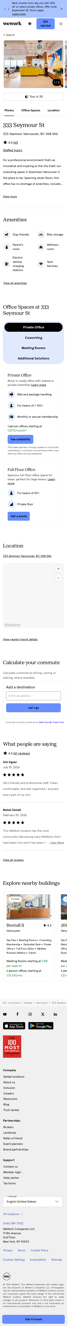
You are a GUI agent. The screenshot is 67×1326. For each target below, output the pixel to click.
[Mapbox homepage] (12, 625)
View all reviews (13, 860)
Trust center (11, 1110)
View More (57, 842)
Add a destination (20, 687)
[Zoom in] (58, 568)
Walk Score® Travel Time (51, 722)
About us (9, 1082)
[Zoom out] (58, 578)
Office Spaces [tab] (30, 110)
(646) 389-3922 (13, 1223)
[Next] (8, 9)
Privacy (7, 1250)
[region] (33, 595)
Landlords (9, 1132)
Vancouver (42, 1003)
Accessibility (38, 1259)
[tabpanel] (33, 72)
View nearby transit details (20, 639)
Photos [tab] (9, 110)
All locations (11, 1003)
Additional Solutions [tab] (33, 358)
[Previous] (5, 9)
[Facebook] (17, 1014)
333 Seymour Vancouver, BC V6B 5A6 (27, 556)
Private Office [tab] (33, 327)
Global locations (13, 1076)
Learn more (19, 14)
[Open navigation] (61, 23)
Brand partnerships (15, 1149)
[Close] (61, 9)
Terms (21, 1250)
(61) (15, 142)
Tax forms (9, 1183)
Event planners (13, 1143)
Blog (6, 1104)
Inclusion (9, 1087)
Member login (12, 1172)
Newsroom (10, 1098)
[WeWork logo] (12, 23)
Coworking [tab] (33, 338)
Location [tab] (54, 110)
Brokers (8, 1127)
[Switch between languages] (30, 23)
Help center (11, 1177)
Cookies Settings (14, 1259)
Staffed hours (12, 150)
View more (10, 196)
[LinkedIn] (55, 1014)
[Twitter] (43, 1014)
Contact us (10, 1166)
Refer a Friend (12, 1138)
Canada (28, 1003)
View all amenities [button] (15, 283)
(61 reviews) (21, 753)
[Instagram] (30, 1014)
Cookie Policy (39, 1250)
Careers (8, 1093)
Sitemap (56, 1259)
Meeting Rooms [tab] (33, 348)
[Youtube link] (5, 1014)
